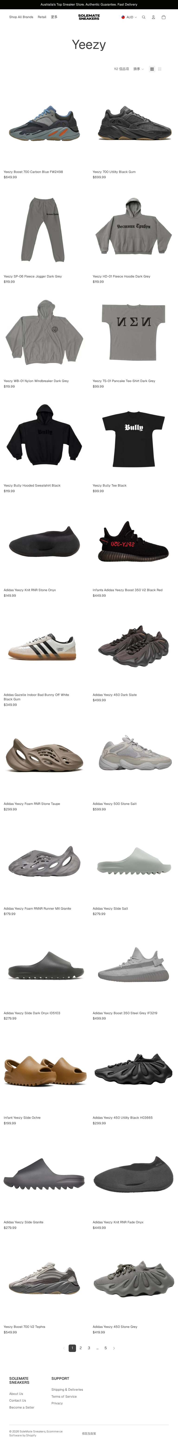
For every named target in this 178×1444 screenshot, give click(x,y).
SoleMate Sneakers (32, 1431)
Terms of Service (64, 1396)
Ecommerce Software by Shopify (36, 1433)
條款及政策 (89, 1434)
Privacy (57, 1403)
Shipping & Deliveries (67, 1389)
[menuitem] (54, 17)
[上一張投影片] (7, 123)
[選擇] (82, 160)
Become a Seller (21, 1407)
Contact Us (17, 1400)
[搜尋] (144, 17)
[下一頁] (114, 1348)
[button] (139, 69)
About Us (16, 1394)
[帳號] (153, 17)
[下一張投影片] (82, 123)
